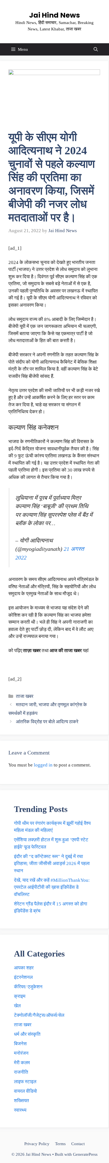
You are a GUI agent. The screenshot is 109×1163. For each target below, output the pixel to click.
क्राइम (19, 996)
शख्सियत (21, 1100)
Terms (60, 1144)
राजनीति (21, 1072)
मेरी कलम (22, 1062)
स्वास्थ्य (20, 1110)
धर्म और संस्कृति (27, 1034)
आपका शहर (24, 967)
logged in (43, 765)
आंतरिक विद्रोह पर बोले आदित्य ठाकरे (47, 721)
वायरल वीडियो (25, 1091)
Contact (78, 1144)
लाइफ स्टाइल (25, 1081)
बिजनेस (20, 1043)
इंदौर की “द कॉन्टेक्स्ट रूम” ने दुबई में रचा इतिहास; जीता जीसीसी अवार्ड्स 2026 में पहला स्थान (52, 863)
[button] (96, 49)
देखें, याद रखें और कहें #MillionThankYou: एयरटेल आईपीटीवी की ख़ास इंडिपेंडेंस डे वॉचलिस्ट (52, 887)
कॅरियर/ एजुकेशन (28, 986)
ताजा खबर (24, 696)
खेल (17, 1005)
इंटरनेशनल (23, 977)
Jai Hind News (54, 15)
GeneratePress (85, 1154)
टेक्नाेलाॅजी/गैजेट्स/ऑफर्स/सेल (39, 1015)
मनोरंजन (21, 1053)
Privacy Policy (36, 1144)
